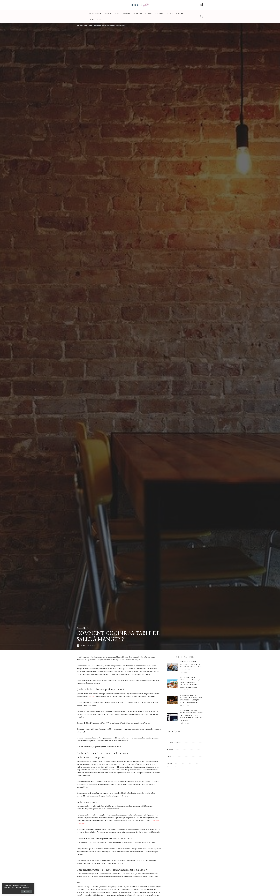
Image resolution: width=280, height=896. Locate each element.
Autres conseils (171, 739)
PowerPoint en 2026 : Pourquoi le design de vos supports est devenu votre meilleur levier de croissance (191, 715)
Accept (26, 891)
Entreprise (170, 749)
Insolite (169, 760)
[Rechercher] (201, 16)
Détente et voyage (172, 742)
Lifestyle (169, 763)
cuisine (91, 696)
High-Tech (169, 756)
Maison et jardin (83, 628)
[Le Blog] (140, 5)
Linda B (82, 645)
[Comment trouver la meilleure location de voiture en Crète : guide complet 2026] (172, 667)
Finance (169, 753)
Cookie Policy (25, 887)
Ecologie (169, 746)
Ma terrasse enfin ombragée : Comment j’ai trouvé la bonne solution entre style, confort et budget (190, 682)
